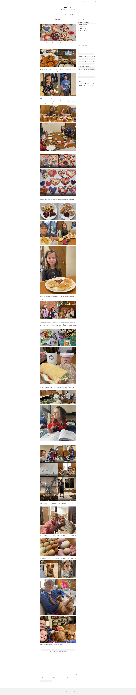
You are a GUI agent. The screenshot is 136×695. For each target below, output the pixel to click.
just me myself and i (81, 26)
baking (85, 53)
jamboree (86, 61)
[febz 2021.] (58, 32)
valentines (64, 651)
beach (92, 53)
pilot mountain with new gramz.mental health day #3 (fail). (47, 684)
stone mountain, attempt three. (69, 683)
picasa (80, 66)
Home (41, 1)
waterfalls (92, 69)
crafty (89, 56)
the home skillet (81, 39)
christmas (85, 56)
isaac (51, 651)
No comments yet (58, 647)
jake (82, 61)
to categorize (80, 43)
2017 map (66, 1)
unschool (83, 69)
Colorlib (67, 691)
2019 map (56, 1)
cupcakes (93, 56)
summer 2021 (50, 1)
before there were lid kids (83, 22)
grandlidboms (85, 59)
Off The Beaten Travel (83, 83)
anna (80, 53)
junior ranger (91, 61)
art (82, 53)
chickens (80, 56)
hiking (93, 59)
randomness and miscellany (83, 34)
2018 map (61, 1)
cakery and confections (82, 24)
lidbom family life (68, 7)
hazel (90, 59)
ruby (60, 651)
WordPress (74, 691)
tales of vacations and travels (83, 36)
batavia (88, 53)
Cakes (45, 1)
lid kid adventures (81, 28)
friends (80, 59)
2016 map (71, 1)
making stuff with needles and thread (85, 32)
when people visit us (82, 45)
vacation (87, 69)
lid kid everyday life (68, 14)
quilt (83, 66)
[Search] (95, 2)
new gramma (55, 651)
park (92, 64)
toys (79, 69)
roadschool (87, 66)
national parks (81, 64)
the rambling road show (82, 41)
